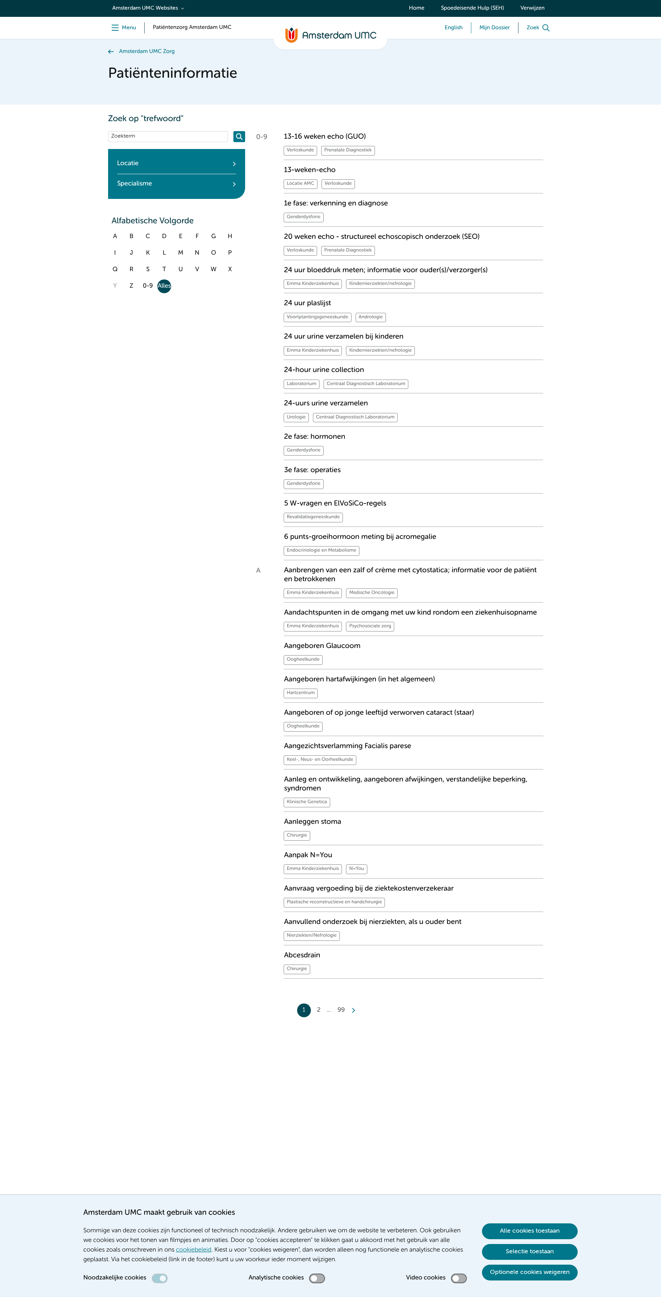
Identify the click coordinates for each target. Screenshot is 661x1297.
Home (416, 8)
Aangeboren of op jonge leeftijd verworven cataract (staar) (379, 712)
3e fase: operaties (312, 470)
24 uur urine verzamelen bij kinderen (343, 336)
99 (341, 1010)
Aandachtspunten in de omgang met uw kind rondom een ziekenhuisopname (410, 612)
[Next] (353, 1010)
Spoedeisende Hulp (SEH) (472, 8)
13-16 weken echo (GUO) (325, 136)
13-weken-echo (310, 170)
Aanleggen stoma (312, 822)
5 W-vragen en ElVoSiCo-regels (335, 503)
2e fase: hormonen (314, 436)
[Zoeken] (239, 136)
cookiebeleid (193, 1250)
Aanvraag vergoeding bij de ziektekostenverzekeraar (369, 888)
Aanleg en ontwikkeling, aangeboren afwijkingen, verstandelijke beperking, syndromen (405, 784)
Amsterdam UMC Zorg (147, 51)
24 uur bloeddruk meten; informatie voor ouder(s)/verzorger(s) (385, 270)
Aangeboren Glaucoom (322, 646)
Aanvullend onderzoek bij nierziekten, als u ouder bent (372, 922)
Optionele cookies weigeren (530, 1272)
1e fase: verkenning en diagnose (336, 203)
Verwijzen (533, 8)
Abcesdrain (302, 955)
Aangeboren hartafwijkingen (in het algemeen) (359, 679)
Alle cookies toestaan (530, 1231)
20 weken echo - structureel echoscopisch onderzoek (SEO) (382, 237)
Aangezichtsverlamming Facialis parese (347, 746)
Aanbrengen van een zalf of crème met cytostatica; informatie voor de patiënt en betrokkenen (410, 575)
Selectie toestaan (530, 1251)
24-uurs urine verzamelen (326, 403)
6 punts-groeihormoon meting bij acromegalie (360, 537)
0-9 (148, 286)
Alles (164, 286)
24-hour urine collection (324, 370)
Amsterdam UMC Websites (145, 8)
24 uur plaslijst (307, 303)
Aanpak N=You (308, 855)
